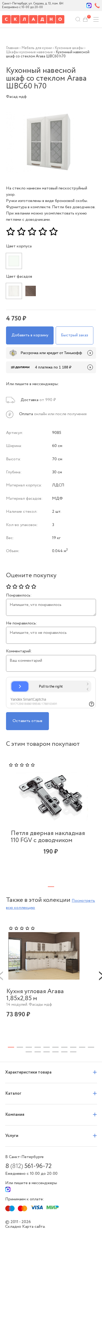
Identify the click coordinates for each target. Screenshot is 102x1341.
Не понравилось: (21, 623)
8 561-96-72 (28, 1166)
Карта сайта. (34, 1227)
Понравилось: (19, 595)
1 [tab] (51, 886)
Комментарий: (19, 651)
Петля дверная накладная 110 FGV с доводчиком (48, 837)
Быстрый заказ (74, 335)
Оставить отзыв (27, 721)
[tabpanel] (50, 817)
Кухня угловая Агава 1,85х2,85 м (35, 995)
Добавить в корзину (30, 335)
